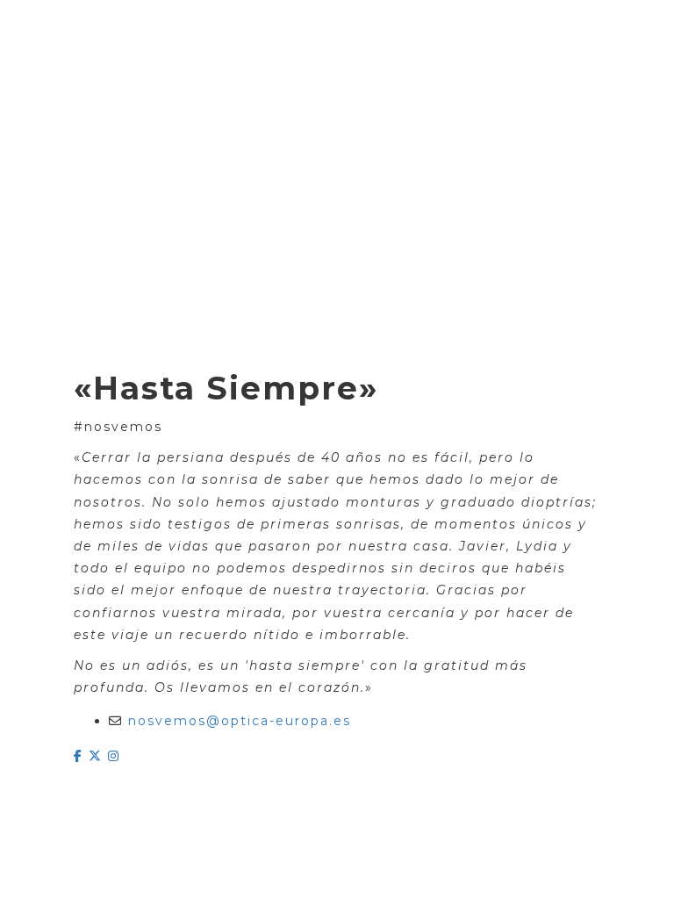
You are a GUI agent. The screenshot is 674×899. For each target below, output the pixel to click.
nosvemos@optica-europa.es (239, 721)
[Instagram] (114, 756)
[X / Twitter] (98, 756)
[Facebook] (81, 756)
